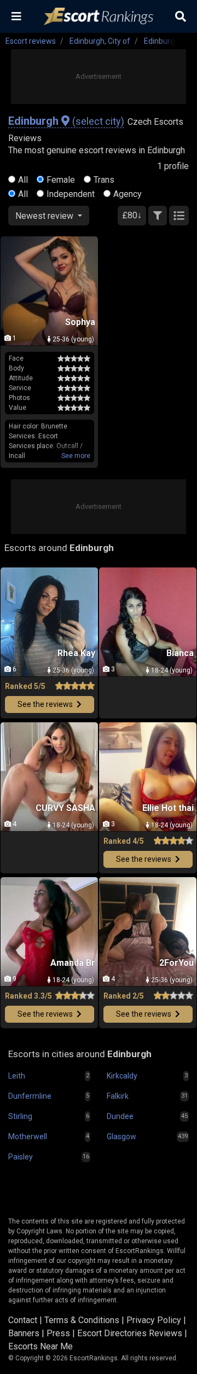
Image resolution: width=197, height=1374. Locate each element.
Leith (16, 1075)
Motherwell (27, 1136)
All (23, 180)
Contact (22, 1320)
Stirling (20, 1116)
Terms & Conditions (81, 1320)
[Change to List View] (179, 215)
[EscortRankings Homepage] (98, 16)
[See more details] (75, 455)
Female (61, 180)
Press (58, 1333)
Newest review (45, 216)
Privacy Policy (153, 1320)
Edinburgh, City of (99, 41)
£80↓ (132, 215)
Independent (71, 194)
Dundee (120, 1116)
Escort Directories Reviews (129, 1333)
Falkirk (118, 1096)
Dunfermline (29, 1096)
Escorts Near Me (40, 1346)
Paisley (20, 1156)
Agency (127, 194)
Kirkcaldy (122, 1075)
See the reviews (46, 704)
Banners (23, 1333)
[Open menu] (16, 16)
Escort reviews (30, 41)
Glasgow (121, 1136)
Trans (104, 180)
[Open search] (180, 16)
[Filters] (157, 215)
